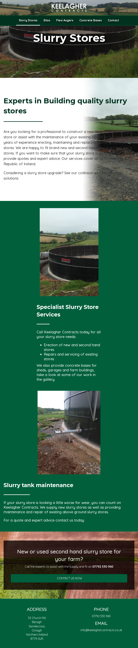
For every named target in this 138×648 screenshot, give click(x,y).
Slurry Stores (28, 20)
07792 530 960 (101, 616)
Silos (46, 20)
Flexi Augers (64, 20)
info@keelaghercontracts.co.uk (101, 630)
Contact (113, 20)
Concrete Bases (90, 20)
